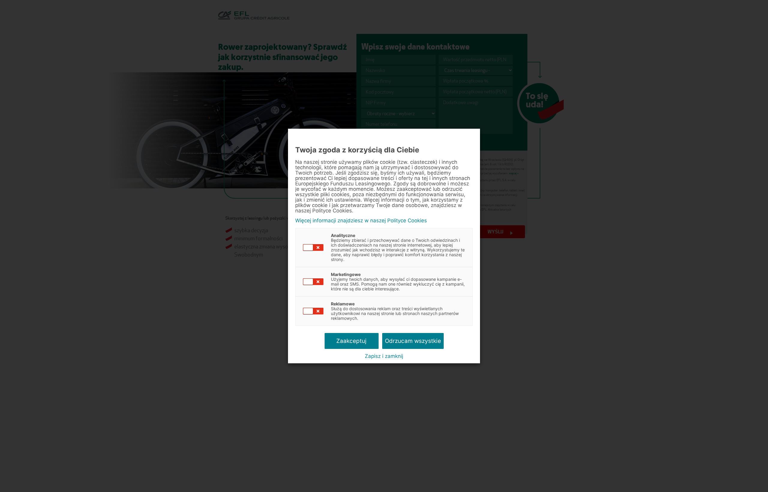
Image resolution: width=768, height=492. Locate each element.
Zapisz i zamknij (384, 356)
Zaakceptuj (351, 341)
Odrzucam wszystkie (413, 341)
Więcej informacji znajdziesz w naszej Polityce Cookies (361, 220)
